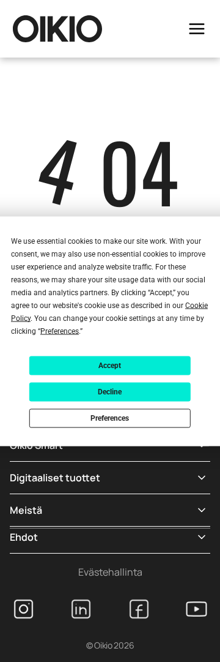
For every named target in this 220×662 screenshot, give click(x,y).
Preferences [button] (59, 330)
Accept (109, 365)
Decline (110, 392)
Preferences (109, 418)
